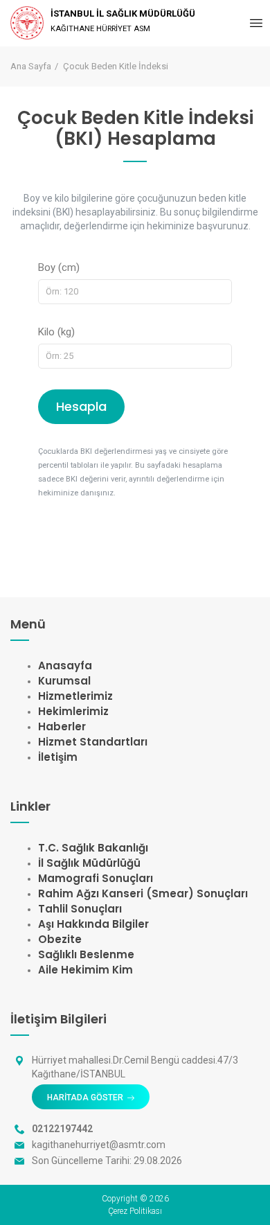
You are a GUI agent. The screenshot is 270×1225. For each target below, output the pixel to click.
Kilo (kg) (56, 332)
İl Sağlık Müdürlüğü (89, 863)
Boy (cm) (59, 267)
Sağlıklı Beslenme (86, 954)
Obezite (60, 939)
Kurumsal (64, 680)
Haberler (62, 726)
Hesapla (81, 406)
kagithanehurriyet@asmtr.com (98, 1144)
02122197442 (62, 1128)
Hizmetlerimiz (75, 696)
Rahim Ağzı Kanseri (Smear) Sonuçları (143, 893)
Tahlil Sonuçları (80, 908)
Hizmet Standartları (92, 741)
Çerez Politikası (135, 1211)
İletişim (58, 757)
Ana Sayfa (30, 66)
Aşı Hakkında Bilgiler (93, 924)
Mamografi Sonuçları (95, 878)
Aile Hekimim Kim (85, 969)
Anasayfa (65, 665)
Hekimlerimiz (73, 711)
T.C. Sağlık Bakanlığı (93, 847)
